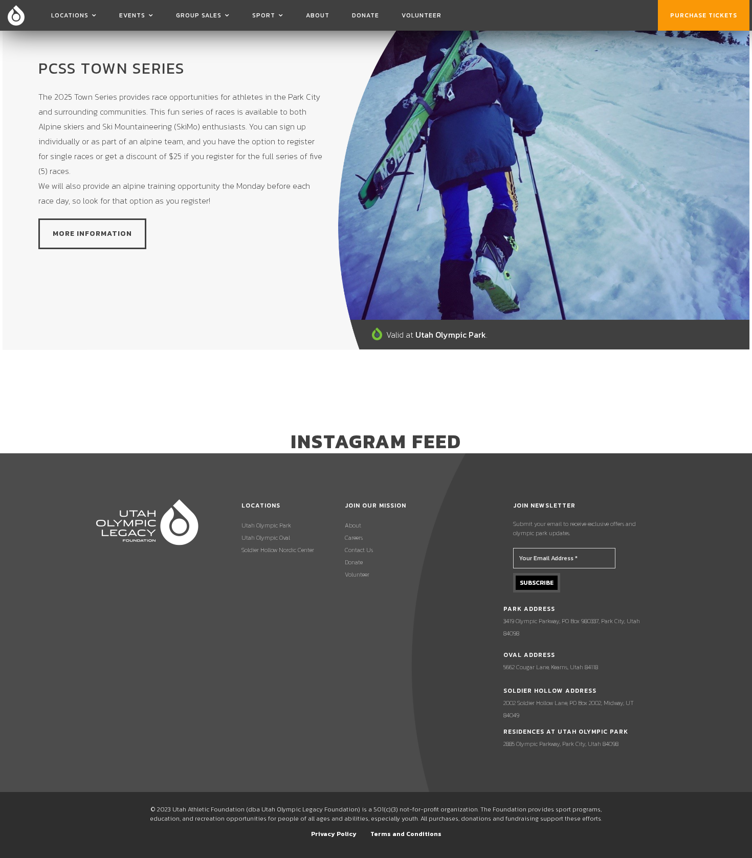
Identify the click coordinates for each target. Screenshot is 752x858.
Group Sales (199, 15)
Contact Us (359, 550)
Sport (263, 15)
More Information (92, 233)
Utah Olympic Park (266, 525)
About (317, 15)
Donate (365, 15)
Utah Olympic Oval (265, 537)
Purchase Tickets (703, 15)
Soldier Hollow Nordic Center (277, 550)
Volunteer (421, 15)
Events (132, 15)
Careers (354, 537)
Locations (70, 15)
